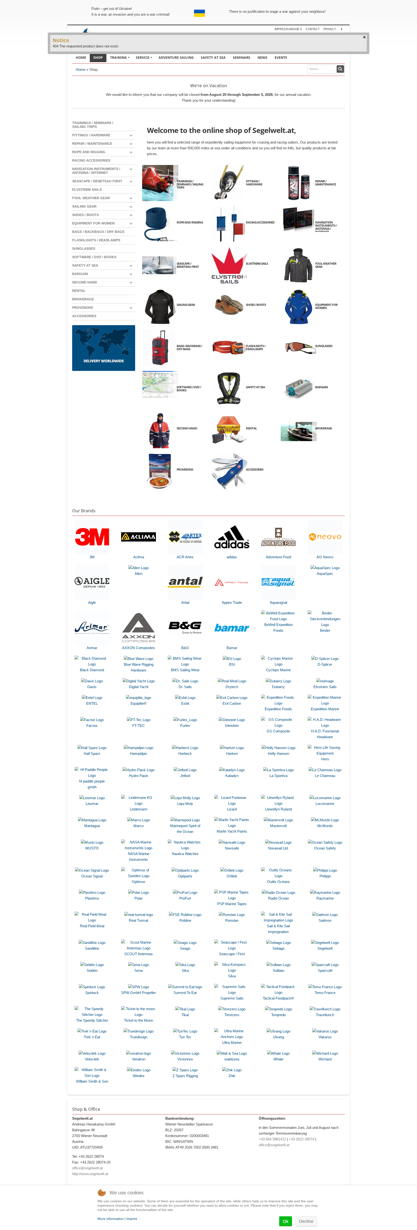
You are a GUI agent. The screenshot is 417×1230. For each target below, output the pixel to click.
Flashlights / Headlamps (96, 240)
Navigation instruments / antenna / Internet (96, 171)
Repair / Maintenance (92, 143)
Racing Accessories (91, 160)
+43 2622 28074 (301, 1139)
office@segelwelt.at (87, 1168)
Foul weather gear (91, 198)
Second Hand (84, 282)
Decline (306, 1221)
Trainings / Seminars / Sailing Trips (92, 125)
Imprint (131, 1219)
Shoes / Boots (85, 215)
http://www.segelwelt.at (90, 1174)
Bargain (80, 274)
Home (80, 69)
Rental (79, 291)
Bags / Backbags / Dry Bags (98, 232)
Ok (285, 1221)
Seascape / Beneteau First (97, 181)
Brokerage (83, 299)
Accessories (84, 316)
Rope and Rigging (88, 152)
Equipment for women (93, 223)
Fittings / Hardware (91, 135)
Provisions (82, 307)
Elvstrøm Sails (87, 189)
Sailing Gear (84, 206)
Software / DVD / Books (94, 257)
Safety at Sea (85, 265)
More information (110, 1219)
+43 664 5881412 (272, 1139)
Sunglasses (83, 248)
